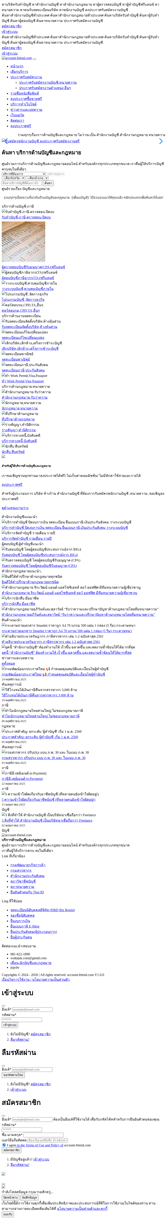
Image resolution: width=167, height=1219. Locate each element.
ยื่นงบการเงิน (20, 921)
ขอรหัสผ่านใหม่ (13, 1075)
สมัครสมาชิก (12, 26)
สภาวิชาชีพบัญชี (23, 881)
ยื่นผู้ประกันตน (21, 937)
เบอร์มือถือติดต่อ (14, 1140)
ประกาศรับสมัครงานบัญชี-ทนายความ (48, 82)
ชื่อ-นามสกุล (12, 1135)
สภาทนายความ (22, 887)
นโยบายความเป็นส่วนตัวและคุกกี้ (82, 1209)
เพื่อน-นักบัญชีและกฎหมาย (30, 963)
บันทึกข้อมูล (29, 1197)
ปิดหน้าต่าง (10, 1197)
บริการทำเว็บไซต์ (23, 104)
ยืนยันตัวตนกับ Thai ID (27, 892)
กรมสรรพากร (21, 870)
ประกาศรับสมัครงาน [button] (26, 77)
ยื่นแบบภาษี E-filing (24, 926)
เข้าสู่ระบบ (10, 31)
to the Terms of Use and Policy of (39, 1145)
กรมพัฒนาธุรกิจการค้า (27, 865)
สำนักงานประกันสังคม (27, 876)
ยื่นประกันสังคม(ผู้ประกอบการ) (33, 932)
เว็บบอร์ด (17, 115)
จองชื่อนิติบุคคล (22, 915)
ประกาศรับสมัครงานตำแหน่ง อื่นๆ (45, 88)
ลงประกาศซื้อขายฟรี (26, 99)
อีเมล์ (6, 1009)
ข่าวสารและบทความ (26, 110)
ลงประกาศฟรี (20, 126)
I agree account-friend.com (49, 1145)
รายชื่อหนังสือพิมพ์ (24, 93)
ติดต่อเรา (17, 120)
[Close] (3, 1005)
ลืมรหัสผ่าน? (19, 1039)
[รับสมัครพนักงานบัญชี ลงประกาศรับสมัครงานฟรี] (41, 141)
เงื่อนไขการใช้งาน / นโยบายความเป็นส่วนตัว (36, 979)
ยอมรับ (7, 1214)
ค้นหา (48, 183)
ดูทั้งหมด (8, 663)
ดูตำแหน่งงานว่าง (15, 508)
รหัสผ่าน (9, 1015)
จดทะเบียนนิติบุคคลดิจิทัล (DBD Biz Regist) (42, 910)
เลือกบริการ (19, 71)
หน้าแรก (16, 66)
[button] (160, 141)
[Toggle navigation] (34, 59)
